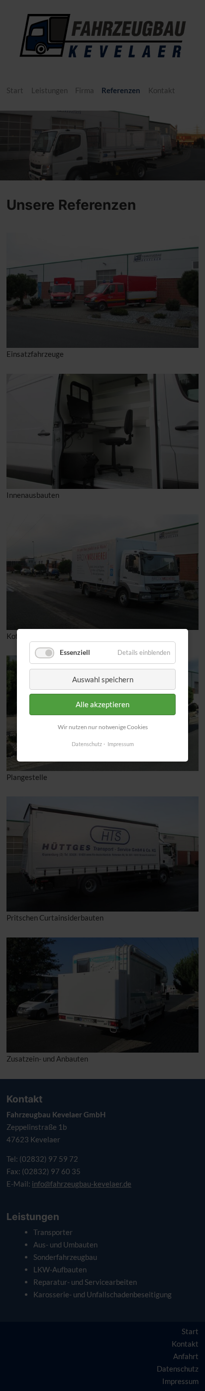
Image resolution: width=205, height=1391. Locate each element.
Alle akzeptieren (102, 704)
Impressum (120, 744)
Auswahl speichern (102, 679)
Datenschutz (87, 744)
